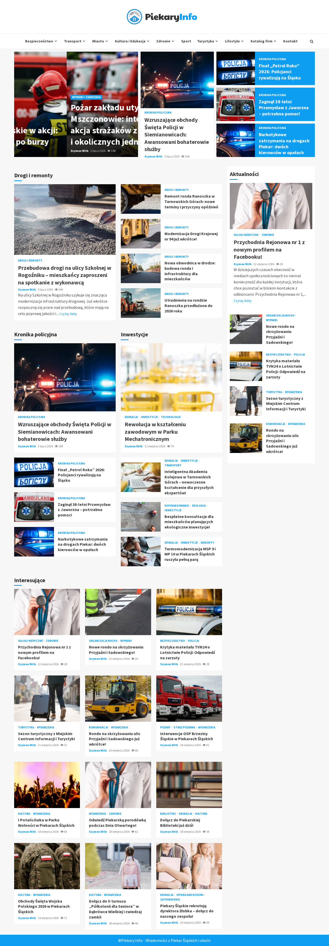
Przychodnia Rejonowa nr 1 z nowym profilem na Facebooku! (47, 612)
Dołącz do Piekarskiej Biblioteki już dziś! (189, 785)
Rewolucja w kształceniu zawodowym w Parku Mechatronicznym (171, 377)
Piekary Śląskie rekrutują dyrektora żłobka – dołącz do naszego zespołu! (189, 866)
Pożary (165, 727)
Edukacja (131, 417)
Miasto (98, 41)
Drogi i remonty (30, 260)
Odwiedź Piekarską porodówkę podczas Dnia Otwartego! (118, 785)
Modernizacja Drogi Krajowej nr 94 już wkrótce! (141, 233)
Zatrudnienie (170, 899)
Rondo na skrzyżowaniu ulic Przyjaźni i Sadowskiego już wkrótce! (118, 698)
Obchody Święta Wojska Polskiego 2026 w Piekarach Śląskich (47, 866)
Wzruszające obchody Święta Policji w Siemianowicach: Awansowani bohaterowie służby (177, 80)
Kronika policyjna (157, 112)
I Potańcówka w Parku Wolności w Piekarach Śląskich (47, 785)
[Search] (311, 41)
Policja (193, 640)
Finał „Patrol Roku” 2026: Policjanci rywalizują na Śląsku (235, 68)
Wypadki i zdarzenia (34, 97)
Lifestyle (232, 41)
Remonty (207, 542)
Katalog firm (261, 41)
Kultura (24, 813)
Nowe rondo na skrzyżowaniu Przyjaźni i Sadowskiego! (118, 612)
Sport (186, 41)
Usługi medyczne (30, 640)
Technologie (171, 417)
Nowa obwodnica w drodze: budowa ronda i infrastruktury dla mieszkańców (141, 268)
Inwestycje (149, 417)
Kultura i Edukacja (130, 41)
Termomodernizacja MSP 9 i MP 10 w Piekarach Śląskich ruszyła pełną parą (141, 551)
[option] (76, 104)
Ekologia (199, 505)
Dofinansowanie (176, 505)
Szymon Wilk (27, 151)
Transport (72, 41)
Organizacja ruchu (103, 640)
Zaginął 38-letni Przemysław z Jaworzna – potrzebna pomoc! (235, 104)
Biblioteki (168, 813)
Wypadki (126, 640)
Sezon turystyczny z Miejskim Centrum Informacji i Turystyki (47, 698)
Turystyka (205, 41)
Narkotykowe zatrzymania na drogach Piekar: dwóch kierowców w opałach (235, 140)
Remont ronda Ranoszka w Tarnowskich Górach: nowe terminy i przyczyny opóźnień (141, 199)
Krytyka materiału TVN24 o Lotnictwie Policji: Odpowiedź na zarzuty (189, 612)
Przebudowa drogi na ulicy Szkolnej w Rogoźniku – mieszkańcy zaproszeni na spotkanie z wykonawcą (65, 219)
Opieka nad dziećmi (190, 895)
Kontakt (290, 41)
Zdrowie (163, 41)
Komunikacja (98, 727)
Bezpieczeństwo (39, 41)
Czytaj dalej (68, 313)
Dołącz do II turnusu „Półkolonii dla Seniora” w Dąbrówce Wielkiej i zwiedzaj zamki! (118, 866)
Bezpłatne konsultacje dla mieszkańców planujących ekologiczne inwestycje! (141, 517)
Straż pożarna (184, 727)
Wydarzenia (45, 727)
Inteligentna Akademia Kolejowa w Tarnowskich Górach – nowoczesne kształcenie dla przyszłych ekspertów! (141, 477)
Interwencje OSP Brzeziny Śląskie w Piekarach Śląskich (189, 698)
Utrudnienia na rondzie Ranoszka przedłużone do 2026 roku (141, 303)
